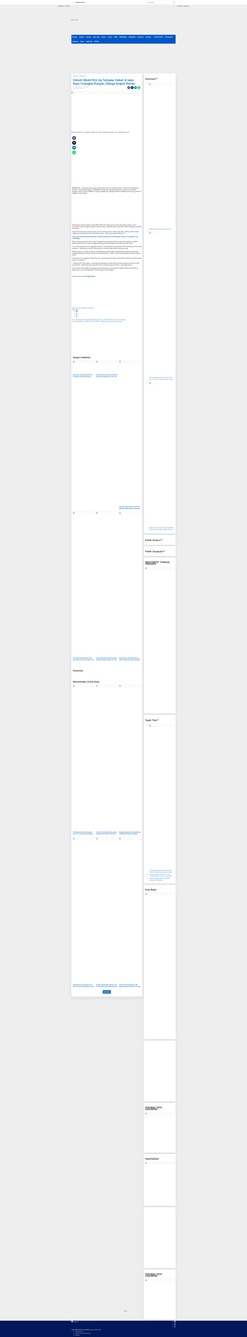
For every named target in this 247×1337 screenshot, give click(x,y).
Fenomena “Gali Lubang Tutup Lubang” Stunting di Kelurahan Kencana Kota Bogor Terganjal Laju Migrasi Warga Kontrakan (106, 833)
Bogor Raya (76, 88)
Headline (81, 88)
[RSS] (76, 317)
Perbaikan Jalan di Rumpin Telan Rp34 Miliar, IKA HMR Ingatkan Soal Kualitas (129, 507)
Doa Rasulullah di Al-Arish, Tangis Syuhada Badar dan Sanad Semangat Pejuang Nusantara (161, 875)
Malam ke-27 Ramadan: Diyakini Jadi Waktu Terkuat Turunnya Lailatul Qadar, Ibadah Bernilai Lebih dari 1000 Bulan (161, 528)
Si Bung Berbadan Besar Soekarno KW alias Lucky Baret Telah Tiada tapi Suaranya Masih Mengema (161, 378)
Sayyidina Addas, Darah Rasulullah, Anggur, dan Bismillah (160, 879)
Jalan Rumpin (76, 308)
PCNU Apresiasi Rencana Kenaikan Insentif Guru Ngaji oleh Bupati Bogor (83, 832)
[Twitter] (76, 313)
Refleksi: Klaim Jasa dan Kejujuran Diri (160, 229)
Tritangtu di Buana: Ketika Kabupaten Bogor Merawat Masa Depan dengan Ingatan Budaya (161, 871)
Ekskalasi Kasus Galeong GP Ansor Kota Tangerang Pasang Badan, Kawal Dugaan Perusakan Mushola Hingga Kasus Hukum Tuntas (83, 985)
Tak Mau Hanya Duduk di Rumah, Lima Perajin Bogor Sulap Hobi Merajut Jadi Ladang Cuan (106, 985)
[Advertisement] (140, 19)
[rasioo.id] (74, 20)
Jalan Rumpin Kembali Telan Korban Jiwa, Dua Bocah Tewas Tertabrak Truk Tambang (105, 237)
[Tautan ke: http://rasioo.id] (161, 540)
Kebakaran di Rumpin (87, 308)
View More (107, 992)
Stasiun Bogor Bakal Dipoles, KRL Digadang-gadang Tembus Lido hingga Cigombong (129, 985)
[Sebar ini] (128, 87)
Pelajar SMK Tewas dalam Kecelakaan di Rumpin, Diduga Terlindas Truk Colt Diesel (106, 659)
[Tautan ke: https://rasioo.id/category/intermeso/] (156, 78)
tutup (68, 6)
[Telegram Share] (135, 87)
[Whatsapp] (138, 87)
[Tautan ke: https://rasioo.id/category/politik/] (164, 551)
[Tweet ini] (132, 87)
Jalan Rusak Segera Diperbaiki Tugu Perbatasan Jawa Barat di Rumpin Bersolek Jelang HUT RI (82, 375)
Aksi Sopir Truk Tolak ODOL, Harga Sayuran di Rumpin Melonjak (97, 321)
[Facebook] (76, 311)
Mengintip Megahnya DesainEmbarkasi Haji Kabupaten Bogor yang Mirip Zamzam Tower (130, 833)
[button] (174, 2)
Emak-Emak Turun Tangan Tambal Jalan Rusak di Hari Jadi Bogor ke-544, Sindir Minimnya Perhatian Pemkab (107, 375)
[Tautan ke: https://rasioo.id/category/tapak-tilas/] (158, 720)
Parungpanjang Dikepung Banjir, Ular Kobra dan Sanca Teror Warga (98, 319)
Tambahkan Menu (80, 2)
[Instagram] (76, 315)
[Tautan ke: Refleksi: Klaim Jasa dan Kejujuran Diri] (161, 156)
